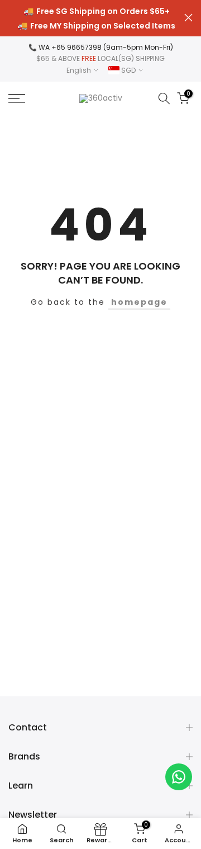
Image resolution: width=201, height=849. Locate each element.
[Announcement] (96, 18)
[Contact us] (178, 776)
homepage (139, 302)
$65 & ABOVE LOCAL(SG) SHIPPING (100, 58)
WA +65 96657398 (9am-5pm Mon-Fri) (106, 47)
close (188, 17)
